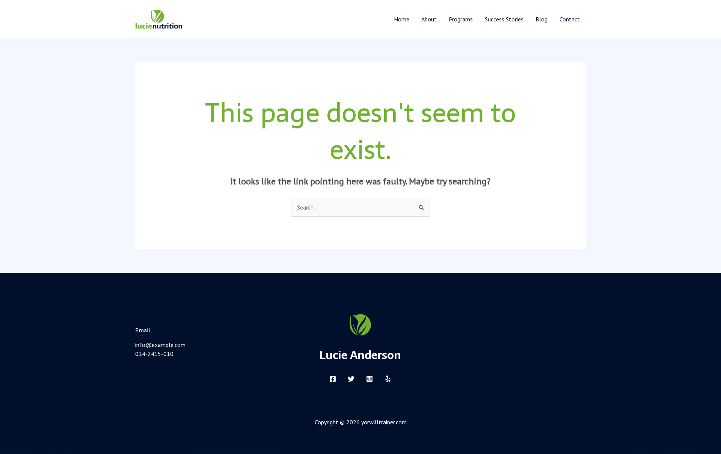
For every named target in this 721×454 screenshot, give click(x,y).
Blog (541, 19)
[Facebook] (332, 379)
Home (401, 19)
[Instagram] (369, 379)
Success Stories (504, 19)
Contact (570, 19)
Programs (461, 19)
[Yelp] (388, 379)
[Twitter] (351, 379)
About (429, 19)
